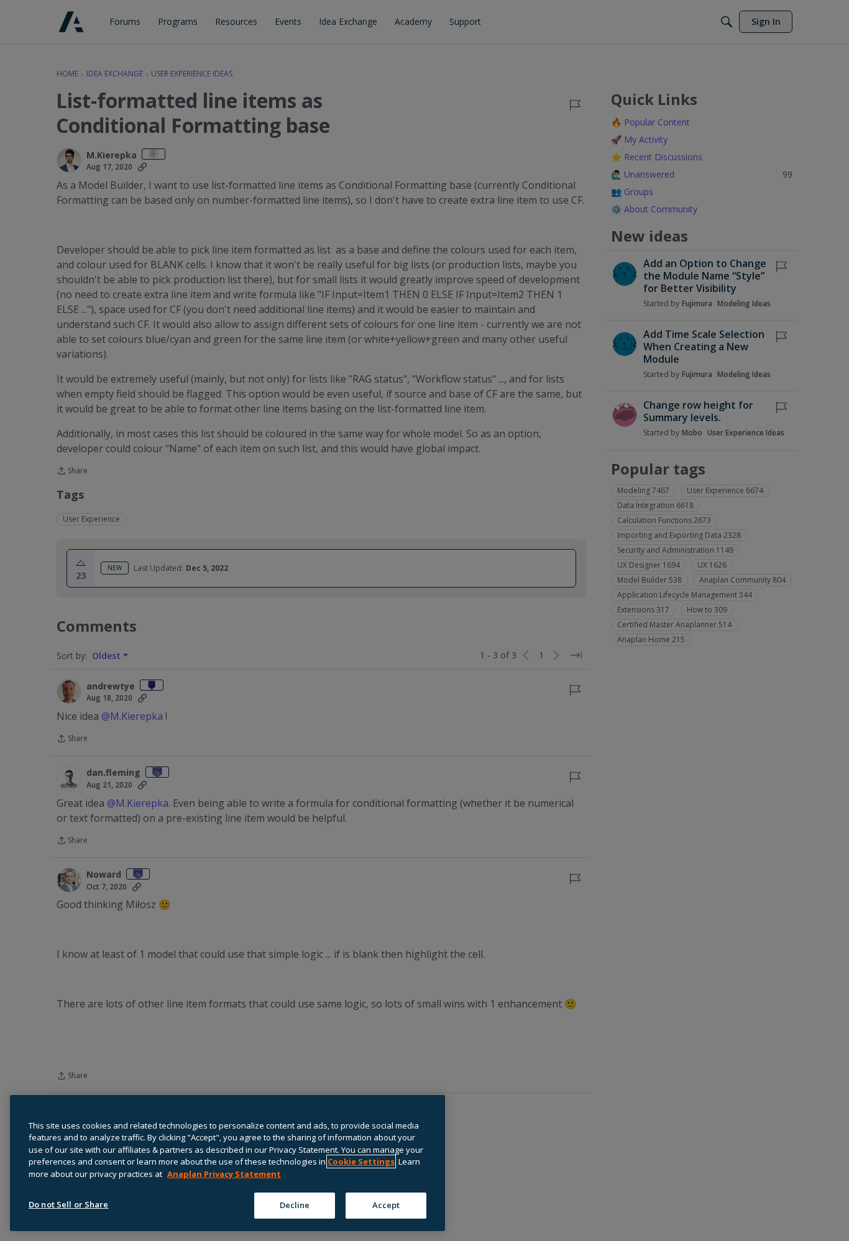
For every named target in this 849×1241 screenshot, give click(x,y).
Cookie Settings (361, 1161)
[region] (227, 1163)
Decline (295, 1205)
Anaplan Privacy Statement (224, 1174)
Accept (386, 1205)
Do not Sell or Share (69, 1204)
